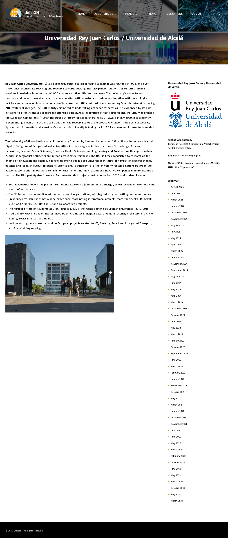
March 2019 (177, 481)
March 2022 (177, 366)
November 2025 (179, 218)
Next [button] (110, 273)
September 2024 (179, 270)
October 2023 (178, 315)
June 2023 (176, 321)
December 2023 (179, 308)
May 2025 (176, 238)
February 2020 (178, 455)
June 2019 (176, 468)
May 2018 (176, 494)
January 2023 (177, 340)
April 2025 (176, 244)
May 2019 (176, 475)
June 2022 (176, 359)
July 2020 (176, 430)
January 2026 (177, 206)
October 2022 (178, 347)
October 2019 (178, 462)
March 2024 (177, 302)
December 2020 (179, 417)
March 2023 (177, 334)
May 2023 (176, 327)
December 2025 (179, 212)
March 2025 (177, 250)
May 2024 (176, 289)
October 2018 (178, 487)
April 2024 (176, 295)
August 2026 (177, 186)
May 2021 (175, 398)
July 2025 (175, 231)
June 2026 (176, 193)
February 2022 (178, 372)
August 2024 (177, 276)
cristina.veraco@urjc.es (189, 155)
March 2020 (177, 449)
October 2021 (177, 391)
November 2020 (179, 423)
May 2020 (176, 443)
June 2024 (176, 282)
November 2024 (179, 263)
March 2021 (177, 404)
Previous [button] (9, 273)
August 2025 (177, 225)
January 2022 (177, 379)
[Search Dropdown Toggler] (219, 13)
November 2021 (179, 385)
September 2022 (179, 353)
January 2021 (177, 411)
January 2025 (177, 257)
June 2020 (176, 436)
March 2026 (177, 199)
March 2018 (177, 500)
